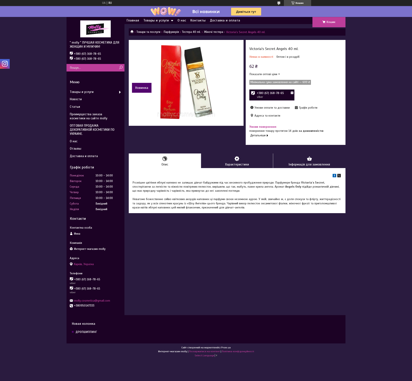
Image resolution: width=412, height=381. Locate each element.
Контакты (198, 20)
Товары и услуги (156, 20)
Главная (133, 20)
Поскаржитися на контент (204, 351)
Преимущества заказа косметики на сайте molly (88, 116)
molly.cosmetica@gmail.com (92, 300)
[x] (339, 176)
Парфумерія (171, 32)
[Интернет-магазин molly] (95, 28)
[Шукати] (120, 67)
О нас (181, 20)
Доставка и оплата (225, 20)
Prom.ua (226, 347)
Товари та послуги (148, 32)
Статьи (75, 107)
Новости (76, 99)
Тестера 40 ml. (191, 32)
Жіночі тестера (213, 32)
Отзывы (75, 148)
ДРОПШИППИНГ (86, 332)
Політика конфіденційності (238, 351)
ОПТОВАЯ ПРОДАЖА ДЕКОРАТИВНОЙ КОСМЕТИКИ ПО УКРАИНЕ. (92, 130)
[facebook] (334, 176)
